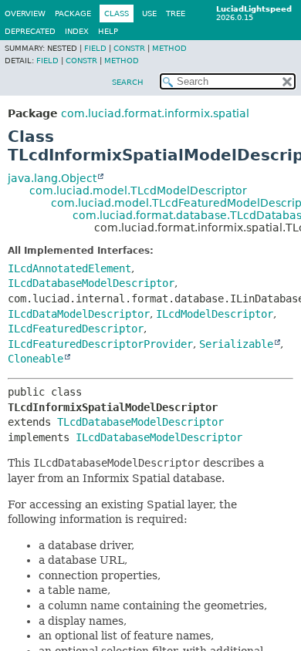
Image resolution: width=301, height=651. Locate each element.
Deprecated (30, 31)
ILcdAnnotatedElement (69, 268)
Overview (25, 13)
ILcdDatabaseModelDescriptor (91, 283)
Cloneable (35, 358)
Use (149, 13)
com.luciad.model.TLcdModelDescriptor (138, 190)
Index (77, 31)
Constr (129, 48)
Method (169, 48)
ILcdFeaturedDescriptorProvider (100, 344)
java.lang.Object (52, 178)
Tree (175, 13)
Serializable (236, 344)
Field (95, 48)
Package (73, 13)
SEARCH (128, 82)
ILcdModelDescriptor (214, 314)
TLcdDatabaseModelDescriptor (140, 422)
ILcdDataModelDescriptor (79, 314)
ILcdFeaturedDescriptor (76, 328)
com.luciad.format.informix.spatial (155, 113)
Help (108, 31)
